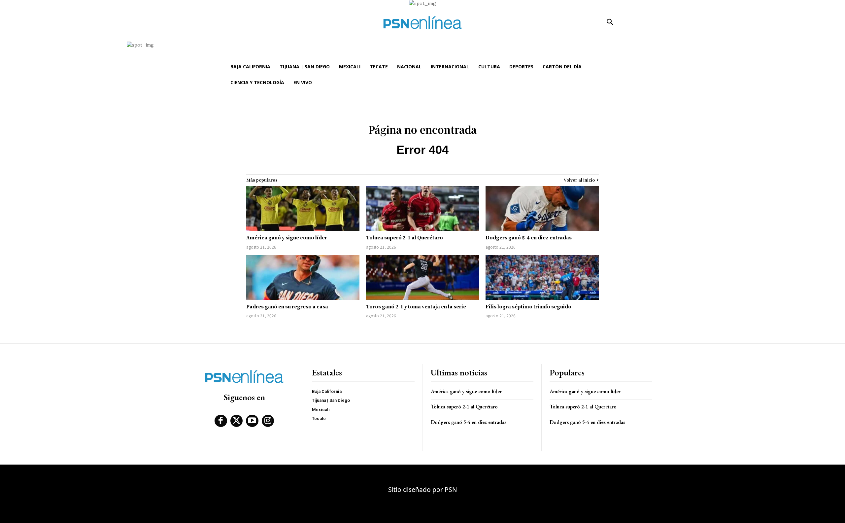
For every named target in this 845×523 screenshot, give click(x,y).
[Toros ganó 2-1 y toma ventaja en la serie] (422, 277)
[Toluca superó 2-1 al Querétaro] (422, 208)
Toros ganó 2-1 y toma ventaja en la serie (416, 306)
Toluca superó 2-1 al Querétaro (404, 237)
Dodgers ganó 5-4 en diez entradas (529, 237)
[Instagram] (268, 421)
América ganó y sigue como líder (286, 237)
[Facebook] (221, 421)
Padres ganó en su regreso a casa (287, 306)
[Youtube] (252, 421)
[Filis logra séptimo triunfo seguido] (542, 277)
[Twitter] (236, 421)
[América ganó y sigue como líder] (302, 208)
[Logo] (422, 22)
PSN (451, 489)
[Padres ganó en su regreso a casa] (302, 277)
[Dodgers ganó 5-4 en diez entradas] (542, 208)
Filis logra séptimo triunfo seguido (528, 306)
